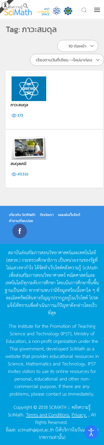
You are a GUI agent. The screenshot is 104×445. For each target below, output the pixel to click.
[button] (97, 10)
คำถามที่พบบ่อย (21, 221)
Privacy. (79, 414)
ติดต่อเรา (47, 214)
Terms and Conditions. (48, 414)
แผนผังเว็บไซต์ (69, 214)
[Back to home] (18, 9)
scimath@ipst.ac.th (36, 429)
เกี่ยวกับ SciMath (22, 214)
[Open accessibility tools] (91, 432)
